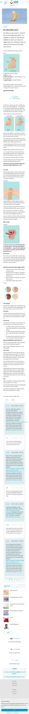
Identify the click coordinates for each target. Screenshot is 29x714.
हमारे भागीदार (14, 681)
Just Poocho (14, 691)
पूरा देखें (8, 632)
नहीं (12, 400)
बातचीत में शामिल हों (16, 98)
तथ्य (22, 672)
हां (6, 400)
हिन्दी (17, 5)
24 (23, 578)
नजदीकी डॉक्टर (14, 683)
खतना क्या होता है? (13, 590)
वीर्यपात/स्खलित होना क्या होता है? (16, 611)
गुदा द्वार (11, 617)
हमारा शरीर (5, 26)
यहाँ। (24, 677)
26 (11, 579)
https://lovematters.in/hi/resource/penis (15, 468)
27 (14, 579)
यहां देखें (19, 165)
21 (15, 578)
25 (9, 579)
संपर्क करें (14, 693)
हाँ (14, 710)
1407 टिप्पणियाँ (14, 97)
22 (18, 578)
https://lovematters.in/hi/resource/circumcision (17, 422)
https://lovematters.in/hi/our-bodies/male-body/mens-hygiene (14, 471)
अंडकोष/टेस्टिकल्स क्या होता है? (16, 597)
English (12, 5)
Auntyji (7, 405)
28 (17, 579)
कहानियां (14, 673)
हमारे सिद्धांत (14, 689)
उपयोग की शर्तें (14, 685)
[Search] (27, 2)
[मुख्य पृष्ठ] (14, 3)
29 (19, 580)
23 (20, 578)
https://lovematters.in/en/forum (15, 430)
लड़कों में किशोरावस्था (14, 624)
